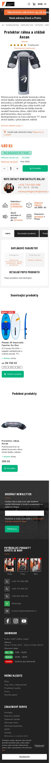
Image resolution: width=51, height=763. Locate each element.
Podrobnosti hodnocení (24, 48)
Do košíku (36, 168)
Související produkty (27, 233)
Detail (13, 374)
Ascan (24, 42)
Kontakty (8, 712)
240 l (19, 367)
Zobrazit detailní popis (11, 125)
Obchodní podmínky (13, 726)
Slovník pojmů (10, 695)
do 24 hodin (42, 12)
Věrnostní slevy (11, 722)
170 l (5, 367)
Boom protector (15, 262)
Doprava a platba (12, 716)
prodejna (38, 216)
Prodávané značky (12, 688)
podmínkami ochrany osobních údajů (24, 520)
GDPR (7, 729)
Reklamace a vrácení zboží (16, 736)
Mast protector (16, 264)
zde (3, 750)
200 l (12, 367)
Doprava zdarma (38, 203)
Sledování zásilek (12, 719)
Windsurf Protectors (12, 261)
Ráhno (39, 260)
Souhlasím (24, 756)
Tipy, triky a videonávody (15, 684)
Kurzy (7, 691)
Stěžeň (31, 260)
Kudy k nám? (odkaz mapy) (16, 639)
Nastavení (39, 745)
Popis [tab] (7, 233)
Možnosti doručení (9, 161)
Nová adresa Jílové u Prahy (25, 17)
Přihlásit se (12, 529)
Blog (6, 681)
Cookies (7, 732)
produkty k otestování (16, 206)
